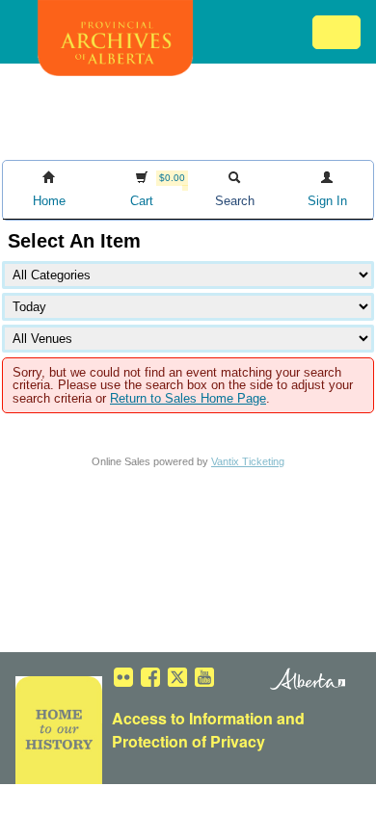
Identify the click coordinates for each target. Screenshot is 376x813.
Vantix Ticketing (247, 461)
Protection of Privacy (188, 741)
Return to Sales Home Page (188, 398)
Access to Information (192, 718)
